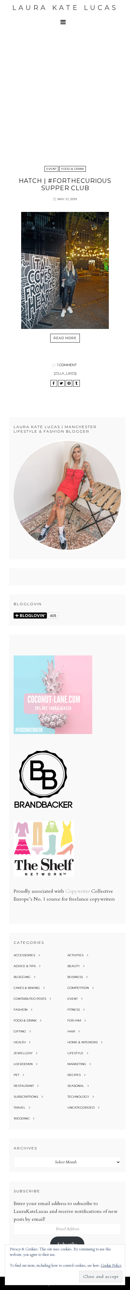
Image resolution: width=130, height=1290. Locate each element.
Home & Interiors (82, 1042)
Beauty (73, 966)
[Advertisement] (65, 96)
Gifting (20, 1031)
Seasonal (75, 1086)
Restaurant (24, 1086)
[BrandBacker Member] (44, 808)
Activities (75, 955)
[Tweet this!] (61, 383)
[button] (65, 22)
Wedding (22, 1118)
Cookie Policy (111, 1265)
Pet (16, 1075)
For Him (74, 1020)
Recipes (74, 1075)
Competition (78, 988)
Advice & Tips (25, 966)
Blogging (22, 977)
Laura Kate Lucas (65, 8)
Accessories (24, 955)
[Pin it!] (69, 383)
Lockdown (23, 1064)
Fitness (73, 1010)
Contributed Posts (30, 999)
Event (51, 169)
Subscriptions (26, 1097)
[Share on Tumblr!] (76, 383)
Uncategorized (81, 1108)
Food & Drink (72, 169)
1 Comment (67, 365)
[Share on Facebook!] (53, 383)
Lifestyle (75, 1053)
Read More (65, 338)
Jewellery (23, 1053)
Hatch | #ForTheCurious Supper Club (65, 184)
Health (20, 1042)
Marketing (76, 1064)
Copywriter (77, 891)
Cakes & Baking (27, 988)
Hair (71, 1031)
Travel (19, 1108)
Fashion (21, 1010)
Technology (78, 1097)
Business (75, 977)
